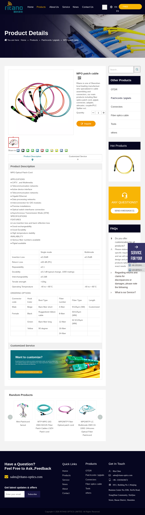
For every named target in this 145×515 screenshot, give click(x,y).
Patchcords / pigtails (121, 98)
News (65, 484)
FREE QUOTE (126, 7)
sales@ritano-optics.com (138, 270)
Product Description (32, 156)
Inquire (87, 124)
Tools (113, 124)
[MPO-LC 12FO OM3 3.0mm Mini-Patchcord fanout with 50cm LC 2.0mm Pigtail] (124, 166)
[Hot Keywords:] (104, 7)
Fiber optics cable (120, 115)
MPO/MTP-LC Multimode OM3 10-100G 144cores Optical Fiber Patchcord (66, 428)
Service (65, 480)
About (65, 489)
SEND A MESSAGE (123, 211)
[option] (124, 166)
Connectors (116, 107)
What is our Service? (125, 292)
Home (65, 471)
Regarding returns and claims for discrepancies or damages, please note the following (126, 279)
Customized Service (78, 156)
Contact (66, 493)
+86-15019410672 (138, 265)
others (114, 132)
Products (66, 475)
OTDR (114, 89)
